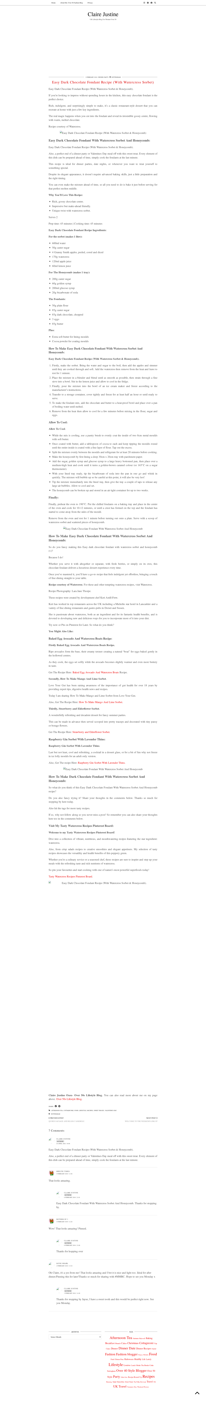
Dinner (114, 1348)
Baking (149, 1338)
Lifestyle (82, 1110)
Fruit (112, 1359)
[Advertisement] (103, 47)
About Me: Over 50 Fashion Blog (71, 3)
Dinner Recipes (143, 1348)
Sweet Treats (99, 1110)
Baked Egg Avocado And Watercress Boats (96, 672)
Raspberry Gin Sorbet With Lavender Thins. (101, 762)
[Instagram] (144, 2)
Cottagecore (69, 1110)
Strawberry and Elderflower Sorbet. (91, 732)
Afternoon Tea (57, 1110)
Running (109, 1382)
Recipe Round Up (135, 1377)
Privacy (90, 3)
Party (116, 1376)
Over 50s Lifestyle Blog (69, 1099)
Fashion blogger (127, 1354)
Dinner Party (103, 77)
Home (53, 3)
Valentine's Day (111, 1110)
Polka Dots (124, 1377)
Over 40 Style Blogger (131, 1370)
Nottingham (55, 1114)
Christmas (133, 1343)
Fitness (140, 1355)
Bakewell (142, 1338)
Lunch (133, 1365)
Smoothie (120, 1381)
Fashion (110, 1354)
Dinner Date (127, 1348)
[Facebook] (151, 2)
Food (76, 1110)
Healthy (137, 1359)
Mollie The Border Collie (145, 1365)
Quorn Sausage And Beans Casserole (66, 1119)
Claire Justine (103, 14)
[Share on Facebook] (56, 1106)
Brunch (118, 1343)
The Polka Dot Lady (140, 1382)
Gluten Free (119, 1359)
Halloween (129, 1359)
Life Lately (146, 1359)
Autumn (136, 1338)
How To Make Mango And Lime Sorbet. (101, 702)
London (127, 1365)
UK (154, 1382)
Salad (114, 1382)
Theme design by (145, 1399)
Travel (150, 1381)
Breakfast (110, 1343)
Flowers (145, 1355)
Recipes (90, 1110)
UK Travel (119, 1386)
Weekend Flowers (143, 1387)
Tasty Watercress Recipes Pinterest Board (70, 876)
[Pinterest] (148, 2)
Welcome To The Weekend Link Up (141, 1119)
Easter (154, 1349)
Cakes (124, 1343)
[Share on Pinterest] (59, 1106)
